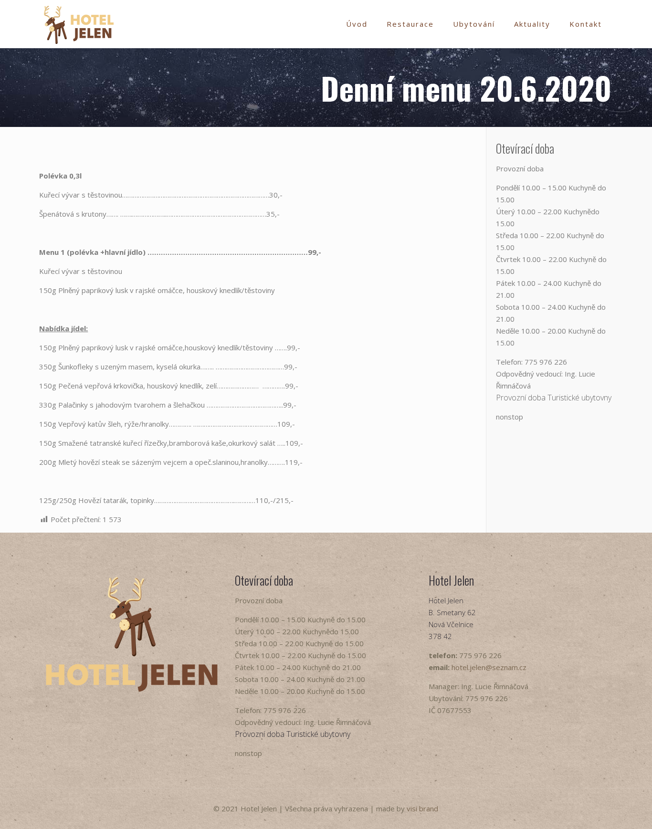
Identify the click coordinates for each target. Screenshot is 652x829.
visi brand (422, 808)
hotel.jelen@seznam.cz (489, 667)
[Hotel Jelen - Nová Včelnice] (79, 24)
